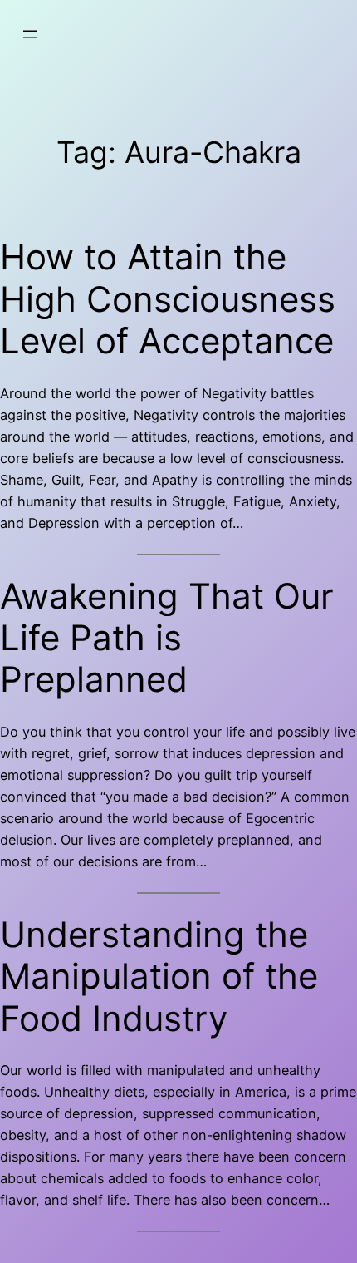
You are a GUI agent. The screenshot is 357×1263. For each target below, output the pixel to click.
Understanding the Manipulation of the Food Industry (159, 976)
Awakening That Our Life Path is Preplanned (167, 638)
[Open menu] (30, 34)
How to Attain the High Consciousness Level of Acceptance (167, 299)
